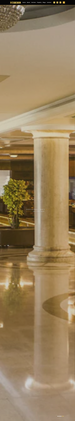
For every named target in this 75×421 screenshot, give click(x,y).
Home (24, 2)
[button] (58, 416)
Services (33, 2)
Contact (49, 2)
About (28, 2)
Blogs (44, 2)
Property (39, 2)
